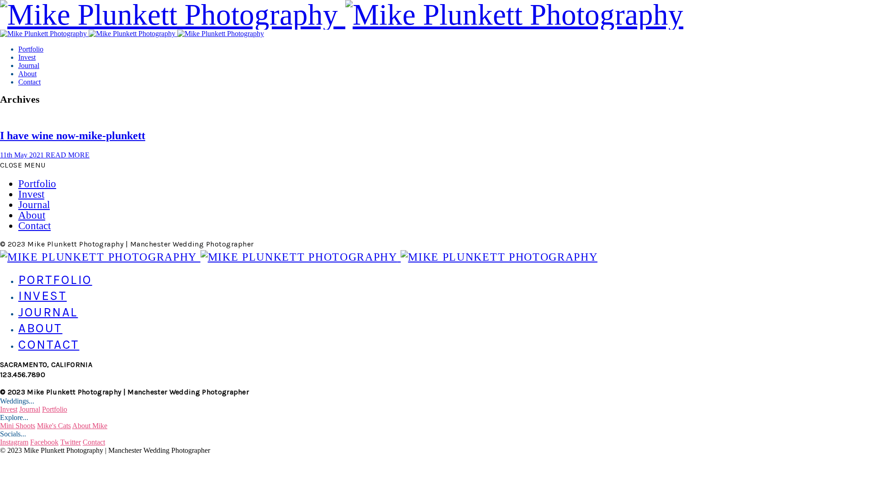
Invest (27, 57)
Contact (29, 82)
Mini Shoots (17, 426)
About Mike (89, 426)
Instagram (14, 442)
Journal (28, 65)
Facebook (44, 442)
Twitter (70, 442)
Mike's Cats (54, 426)
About (27, 74)
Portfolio (30, 49)
